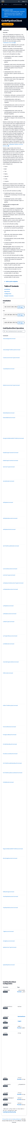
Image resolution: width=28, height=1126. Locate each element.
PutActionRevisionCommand (9, 726)
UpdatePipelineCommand (9, 964)
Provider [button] (19, 991)
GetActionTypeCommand (9, 466)
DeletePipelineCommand (8, 412)
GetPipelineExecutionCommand (10, 518)
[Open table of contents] (26, 4)
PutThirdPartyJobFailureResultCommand (12, 763)
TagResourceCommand (8, 931)
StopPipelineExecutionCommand (10, 907)
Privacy (4, 1119)
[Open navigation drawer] (2, 4)
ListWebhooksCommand (8, 643)
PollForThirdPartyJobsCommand (10, 705)
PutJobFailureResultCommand (10, 744)
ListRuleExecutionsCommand (9, 613)
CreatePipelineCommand (8, 368)
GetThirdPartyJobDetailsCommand (11, 545)
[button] (18, 1)
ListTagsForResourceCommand (10, 635)
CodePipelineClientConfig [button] (9, 1112)
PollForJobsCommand (8, 673)
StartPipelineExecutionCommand (10, 896)
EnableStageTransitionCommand (10, 460)
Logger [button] (19, 1021)
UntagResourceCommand (9, 941)
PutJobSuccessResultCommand (10, 753)
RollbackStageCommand (8, 891)
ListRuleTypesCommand (8, 621)
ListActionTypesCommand (9, 575)
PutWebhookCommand (8, 782)
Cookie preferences (16, 1119)
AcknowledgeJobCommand (9, 338)
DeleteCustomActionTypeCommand (11, 385)
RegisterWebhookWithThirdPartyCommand (13, 848)
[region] (14, 656)
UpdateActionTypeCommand (9, 947)
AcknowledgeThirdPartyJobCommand (11, 349)
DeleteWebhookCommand (9, 417)
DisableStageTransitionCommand (10, 452)
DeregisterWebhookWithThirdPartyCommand (13, 438)
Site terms (8, 1119)
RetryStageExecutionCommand (10, 858)
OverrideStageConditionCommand (11, 661)
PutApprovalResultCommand (9, 734)
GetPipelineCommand (8, 502)
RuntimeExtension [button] (22, 1016)
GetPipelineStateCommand (9, 529)
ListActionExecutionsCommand (10, 568)
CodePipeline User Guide (8, 42)
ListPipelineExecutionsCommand (10, 589)
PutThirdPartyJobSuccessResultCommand (12, 772)
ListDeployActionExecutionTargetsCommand (13, 583)
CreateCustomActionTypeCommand (11, 357)
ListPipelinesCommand (8, 605)
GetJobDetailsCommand (8, 481)
